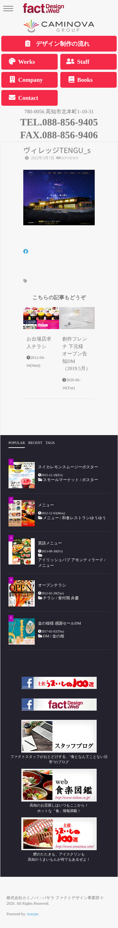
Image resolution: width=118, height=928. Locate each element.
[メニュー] (22, 513)
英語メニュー (50, 543)
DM (46, 636)
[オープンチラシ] (22, 593)
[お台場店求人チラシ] (41, 318)
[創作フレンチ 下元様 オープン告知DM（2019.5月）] (77, 318)
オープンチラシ (52, 585)
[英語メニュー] (22, 551)
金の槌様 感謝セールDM (59, 623)
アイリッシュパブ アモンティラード (70, 560)
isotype (32, 914)
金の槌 (58, 636)
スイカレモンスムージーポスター (68, 467)
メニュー (46, 505)
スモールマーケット (61, 479)
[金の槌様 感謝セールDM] (22, 631)
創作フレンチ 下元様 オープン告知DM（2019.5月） (76, 354)
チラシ (49, 598)
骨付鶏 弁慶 (70, 598)
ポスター (90, 479)
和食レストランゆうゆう (84, 518)
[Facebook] (25, 252)
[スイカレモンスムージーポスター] (22, 475)
